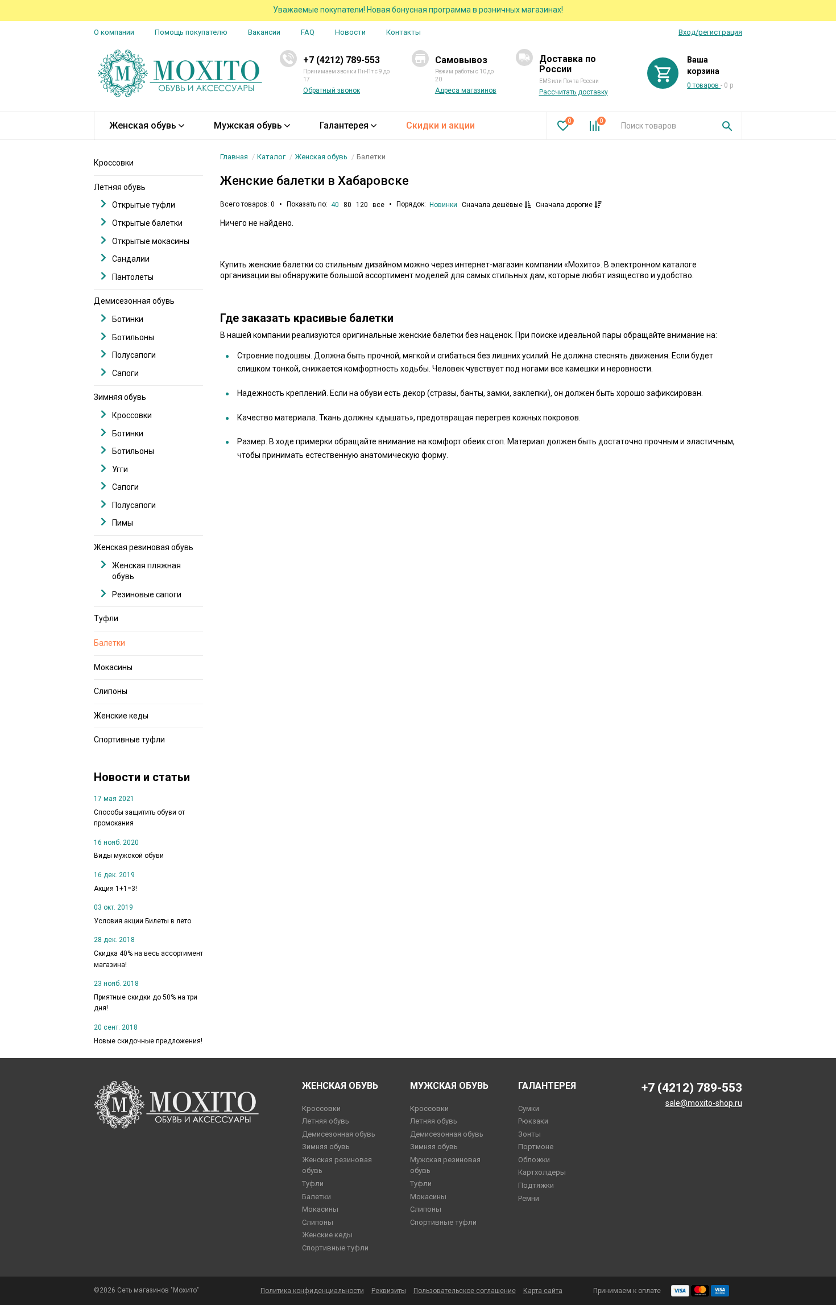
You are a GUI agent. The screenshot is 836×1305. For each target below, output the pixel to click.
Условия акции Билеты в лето (142, 921)
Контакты (403, 32)
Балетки (109, 642)
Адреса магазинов (465, 90)
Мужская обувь (248, 125)
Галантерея (344, 125)
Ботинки (127, 319)
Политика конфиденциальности (312, 1291)
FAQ (307, 32)
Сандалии (131, 258)
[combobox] (663, 125)
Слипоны (110, 691)
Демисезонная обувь (134, 300)
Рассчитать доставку (573, 92)
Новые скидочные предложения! (148, 1041)
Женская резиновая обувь (143, 547)
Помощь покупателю (191, 32)
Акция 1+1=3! (115, 889)
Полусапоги (134, 355)
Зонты (529, 1134)
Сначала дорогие (565, 205)
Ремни (528, 1198)
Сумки (528, 1108)
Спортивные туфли (129, 739)
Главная (234, 156)
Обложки (534, 1159)
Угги (120, 469)
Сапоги (125, 373)
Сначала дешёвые (493, 205)
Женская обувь (142, 125)
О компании (114, 32)
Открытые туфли (143, 204)
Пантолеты (133, 277)
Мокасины (113, 667)
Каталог (271, 156)
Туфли (106, 618)
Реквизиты (388, 1291)
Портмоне (535, 1146)
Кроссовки (114, 162)
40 (335, 205)
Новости (350, 32)
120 (362, 205)
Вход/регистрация (710, 32)
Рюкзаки (533, 1121)
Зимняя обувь (120, 397)
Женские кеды (121, 715)
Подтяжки (536, 1185)
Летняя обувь (120, 187)
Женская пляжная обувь (146, 571)
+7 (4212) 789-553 (341, 60)
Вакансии (264, 32)
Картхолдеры (542, 1172)
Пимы (122, 522)
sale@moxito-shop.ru (703, 1103)
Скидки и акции (440, 125)
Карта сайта (542, 1291)
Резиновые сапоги (146, 594)
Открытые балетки (147, 223)
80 (347, 205)
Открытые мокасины (150, 241)
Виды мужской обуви (129, 856)
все (378, 205)
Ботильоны (133, 337)
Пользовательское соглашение (464, 1291)
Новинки (443, 205)
